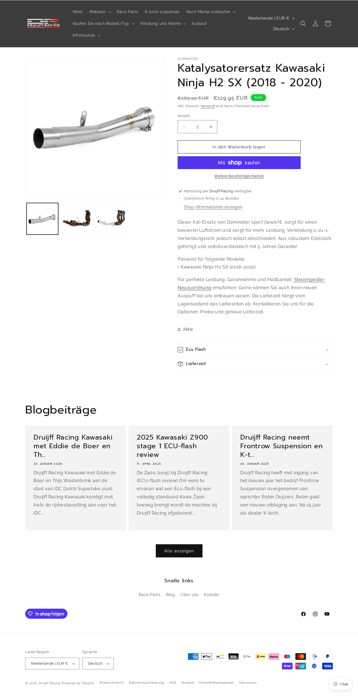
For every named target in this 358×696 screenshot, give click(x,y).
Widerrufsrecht (111, 683)
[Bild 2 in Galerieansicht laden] (77, 219)
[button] (99, 12)
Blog (170, 594)
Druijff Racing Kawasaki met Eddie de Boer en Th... (73, 446)
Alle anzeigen (179, 550)
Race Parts (149, 594)
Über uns (189, 594)
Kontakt (211, 594)
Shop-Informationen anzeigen (213, 207)
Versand (208, 106)
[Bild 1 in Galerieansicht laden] (42, 219)
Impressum (248, 683)
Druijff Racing (50, 683)
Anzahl (184, 116)
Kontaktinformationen (216, 683)
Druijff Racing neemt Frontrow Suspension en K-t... (281, 446)
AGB (172, 683)
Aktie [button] (188, 329)
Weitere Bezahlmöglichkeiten (239, 176)
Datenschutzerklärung (146, 683)
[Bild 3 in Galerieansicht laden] (111, 219)
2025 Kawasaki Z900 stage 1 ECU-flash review (172, 446)
